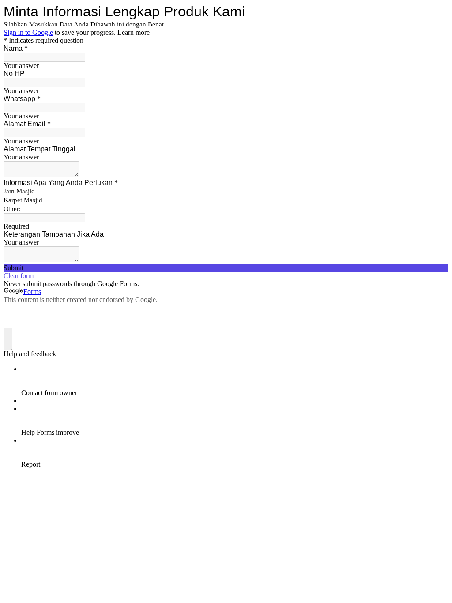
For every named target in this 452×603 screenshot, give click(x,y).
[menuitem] (234, 381)
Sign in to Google (28, 32)
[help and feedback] (8, 339)
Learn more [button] (133, 32)
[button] (226, 268)
